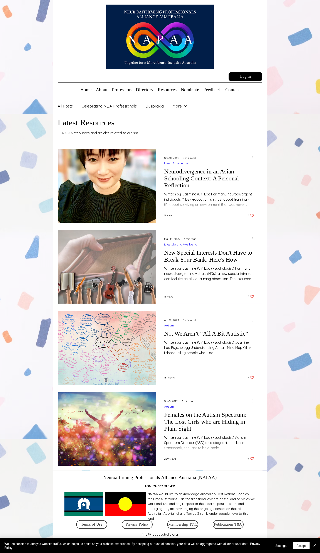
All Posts (65, 106)
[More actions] (253, 157)
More (177, 106)
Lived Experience (176, 163)
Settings (280, 545)
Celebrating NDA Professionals (109, 106)
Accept (301, 545)
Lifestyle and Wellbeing (180, 244)
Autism (169, 325)
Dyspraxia (154, 106)
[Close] (314, 546)
